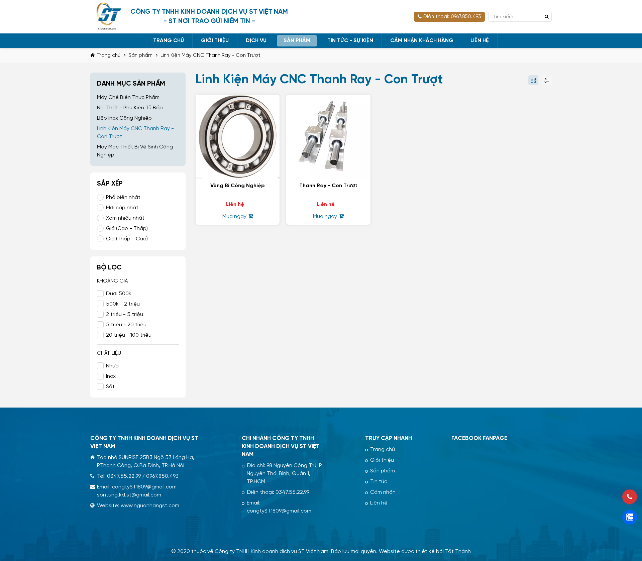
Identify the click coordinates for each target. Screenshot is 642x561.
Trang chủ (382, 449)
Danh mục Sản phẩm (131, 83)
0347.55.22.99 (124, 476)
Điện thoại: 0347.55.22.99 (278, 492)
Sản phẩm (140, 55)
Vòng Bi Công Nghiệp (237, 186)
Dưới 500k (118, 294)
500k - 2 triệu (123, 304)
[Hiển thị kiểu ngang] (547, 80)
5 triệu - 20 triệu (126, 325)
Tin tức (378, 481)
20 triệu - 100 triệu (128, 335)
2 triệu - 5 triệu (124, 314)
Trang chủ (108, 55)
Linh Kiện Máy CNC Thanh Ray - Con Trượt (210, 55)
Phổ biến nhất (123, 197)
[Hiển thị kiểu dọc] (533, 80)
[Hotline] (629, 496)
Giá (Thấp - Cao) (127, 239)
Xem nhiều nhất (125, 218)
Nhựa (112, 366)
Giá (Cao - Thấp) (127, 228)
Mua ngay (234, 216)
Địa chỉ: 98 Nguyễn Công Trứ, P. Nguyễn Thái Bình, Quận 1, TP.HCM (285, 473)
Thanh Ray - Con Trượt (328, 186)
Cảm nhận (383, 492)
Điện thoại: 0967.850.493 (452, 16)
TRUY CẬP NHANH (388, 438)
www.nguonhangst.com (150, 506)
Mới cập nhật (122, 208)
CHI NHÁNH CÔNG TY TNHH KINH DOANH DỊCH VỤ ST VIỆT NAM (281, 446)
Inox (111, 376)
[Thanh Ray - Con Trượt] (328, 98)
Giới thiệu (382, 460)
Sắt (110, 386)
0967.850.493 (162, 476)
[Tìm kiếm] (547, 17)
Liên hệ (379, 503)
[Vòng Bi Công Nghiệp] (238, 98)
